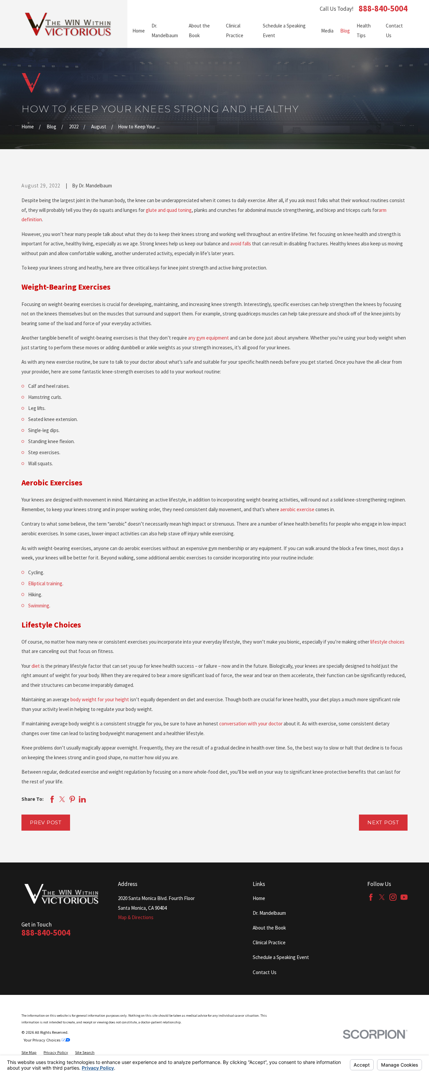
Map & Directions (136, 917)
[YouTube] (404, 897)
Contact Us (265, 972)
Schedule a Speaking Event (281, 957)
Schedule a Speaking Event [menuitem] (284, 30)
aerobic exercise (297, 509)
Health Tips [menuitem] (364, 30)
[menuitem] (29, 1053)
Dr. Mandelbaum (269, 913)
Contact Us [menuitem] (394, 30)
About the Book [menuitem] (199, 30)
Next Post (383, 822)
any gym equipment (209, 338)
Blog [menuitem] (345, 30)
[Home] (68, 24)
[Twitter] (381, 897)
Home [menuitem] (138, 30)
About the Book (269, 927)
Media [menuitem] (327, 30)
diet (36, 666)
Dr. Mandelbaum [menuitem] (164, 30)
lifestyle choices (387, 642)
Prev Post (46, 822)
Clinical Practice (269, 942)
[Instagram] (392, 897)
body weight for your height (99, 699)
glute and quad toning (169, 210)
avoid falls (241, 243)
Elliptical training (45, 583)
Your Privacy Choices (42, 1039)
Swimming (38, 605)
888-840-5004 (383, 9)
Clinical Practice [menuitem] (234, 30)
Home (259, 898)
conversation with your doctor (251, 723)
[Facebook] (370, 897)
